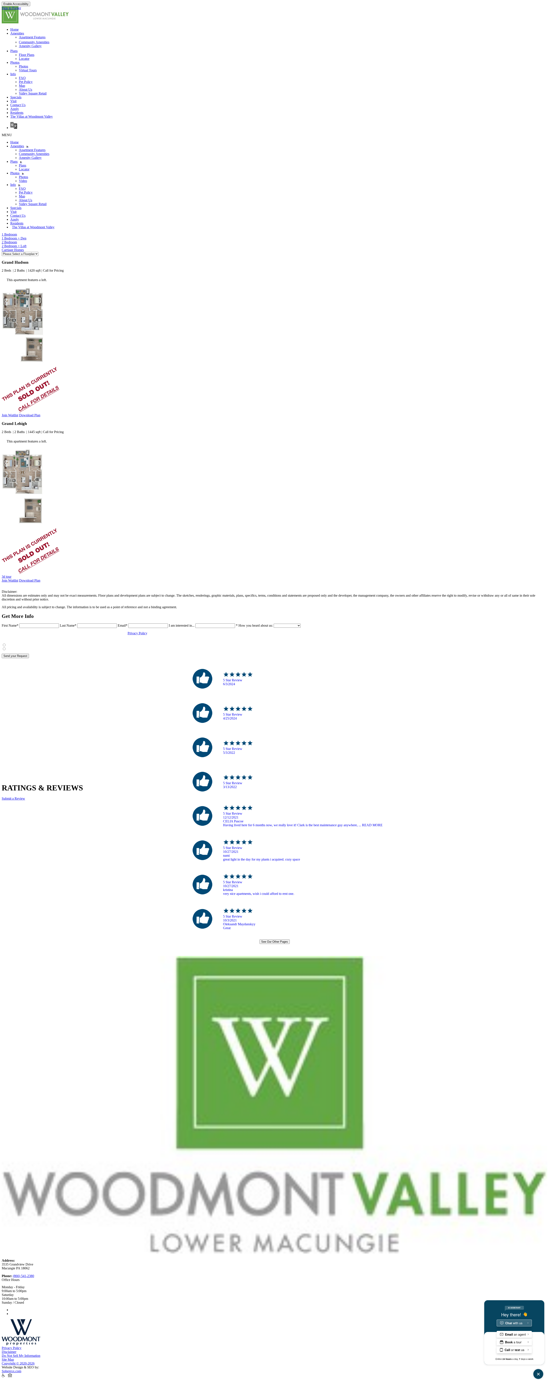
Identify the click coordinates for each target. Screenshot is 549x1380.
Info (13, 74)
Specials (15, 97)
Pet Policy (26, 82)
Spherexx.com (11, 1371)
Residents (16, 112)
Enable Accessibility (16, 4)
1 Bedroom (9, 234)
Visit (13, 101)
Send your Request (15, 656)
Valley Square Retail (33, 93)
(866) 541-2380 (23, 1276)
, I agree (15, 644)
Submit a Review (13, 798)
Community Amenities (34, 42)
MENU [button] (7, 135)
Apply (14, 109)
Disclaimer (9, 1352)
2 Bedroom (9, 242)
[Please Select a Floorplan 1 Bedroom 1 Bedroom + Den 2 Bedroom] (20, 254)
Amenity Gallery (30, 46)
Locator (24, 58)
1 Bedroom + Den (14, 238)
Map (22, 85)
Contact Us (18, 105)
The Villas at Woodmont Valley (31, 116)
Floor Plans (26, 55)
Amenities (17, 33)
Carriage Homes (13, 250)
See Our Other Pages (274, 941)
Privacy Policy (137, 633)
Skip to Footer (11, 8)
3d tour (6, 576)
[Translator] (278, 126)
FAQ (22, 78)
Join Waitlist (10, 415)
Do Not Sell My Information (21, 1355)
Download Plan (29, 415)
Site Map (8, 1359)
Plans (14, 51)
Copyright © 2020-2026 (18, 1363)
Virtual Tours (28, 70)
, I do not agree (19, 648)
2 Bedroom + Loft (14, 246)
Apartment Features (32, 37)
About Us (25, 89)
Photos (15, 62)
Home (14, 29)
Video (23, 181)
